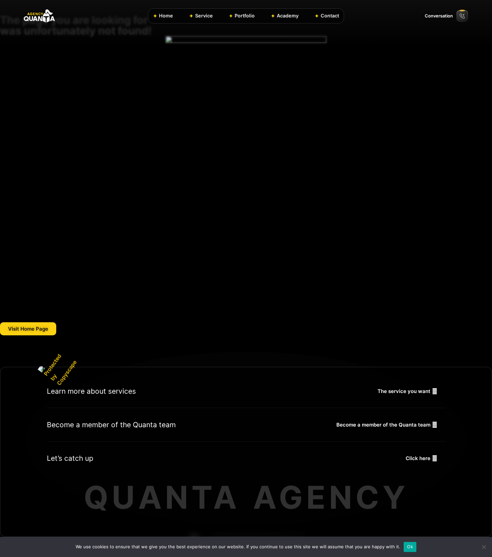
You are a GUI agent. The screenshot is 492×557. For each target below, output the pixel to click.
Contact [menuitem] (330, 15)
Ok (410, 546)
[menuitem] (201, 16)
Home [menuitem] (166, 15)
